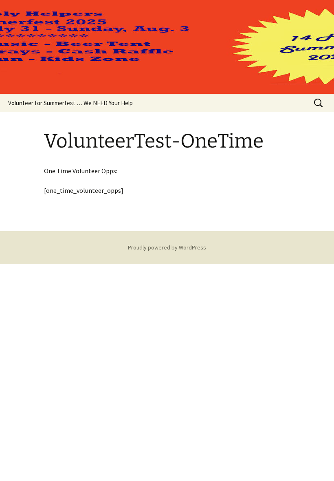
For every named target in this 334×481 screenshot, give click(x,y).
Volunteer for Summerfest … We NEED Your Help (70, 103)
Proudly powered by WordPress (167, 247)
